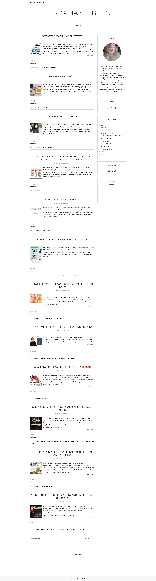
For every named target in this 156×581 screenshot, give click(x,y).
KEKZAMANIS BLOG (78, 13)
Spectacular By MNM (36, 531)
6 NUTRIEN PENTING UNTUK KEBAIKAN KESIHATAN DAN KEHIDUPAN (62, 453)
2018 (102, 152)
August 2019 (106, 141)
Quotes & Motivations (43, 231)
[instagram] (115, 108)
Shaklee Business (47, 147)
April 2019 (106, 146)
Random (44, 398)
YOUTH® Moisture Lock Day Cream (53, 318)
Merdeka (38, 398)
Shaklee (44, 107)
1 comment (32, 226)
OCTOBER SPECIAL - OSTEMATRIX (62, 36)
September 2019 (107, 138)
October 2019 (107, 133)
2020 (102, 128)
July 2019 (105, 144)
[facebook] (104, 108)
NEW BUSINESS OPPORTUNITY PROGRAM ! (62, 239)
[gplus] (112, 108)
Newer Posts (36, 538)
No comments (33, 63)
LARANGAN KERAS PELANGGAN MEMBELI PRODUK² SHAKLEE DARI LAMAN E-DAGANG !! (62, 158)
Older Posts (88, 538)
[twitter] (108, 108)
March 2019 (106, 149)
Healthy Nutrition (41, 486)
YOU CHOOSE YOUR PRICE (61, 116)
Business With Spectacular (54, 275)
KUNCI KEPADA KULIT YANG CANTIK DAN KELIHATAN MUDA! (62, 285)
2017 (102, 154)
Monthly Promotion (42, 67)
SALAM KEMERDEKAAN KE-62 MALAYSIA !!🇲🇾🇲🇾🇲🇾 (62, 366)
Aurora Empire (40, 275)
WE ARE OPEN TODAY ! (61, 76)
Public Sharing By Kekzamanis (55, 529)
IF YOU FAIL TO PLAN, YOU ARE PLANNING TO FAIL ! (62, 326)
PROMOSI (53, 67)
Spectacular (80, 275)
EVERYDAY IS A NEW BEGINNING (62, 199)
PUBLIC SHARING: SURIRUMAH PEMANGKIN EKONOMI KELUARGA (61, 496)
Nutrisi (51, 486)
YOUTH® (38, 318)
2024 (102, 125)
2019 (102, 130)
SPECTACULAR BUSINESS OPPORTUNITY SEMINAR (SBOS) (61, 409)
